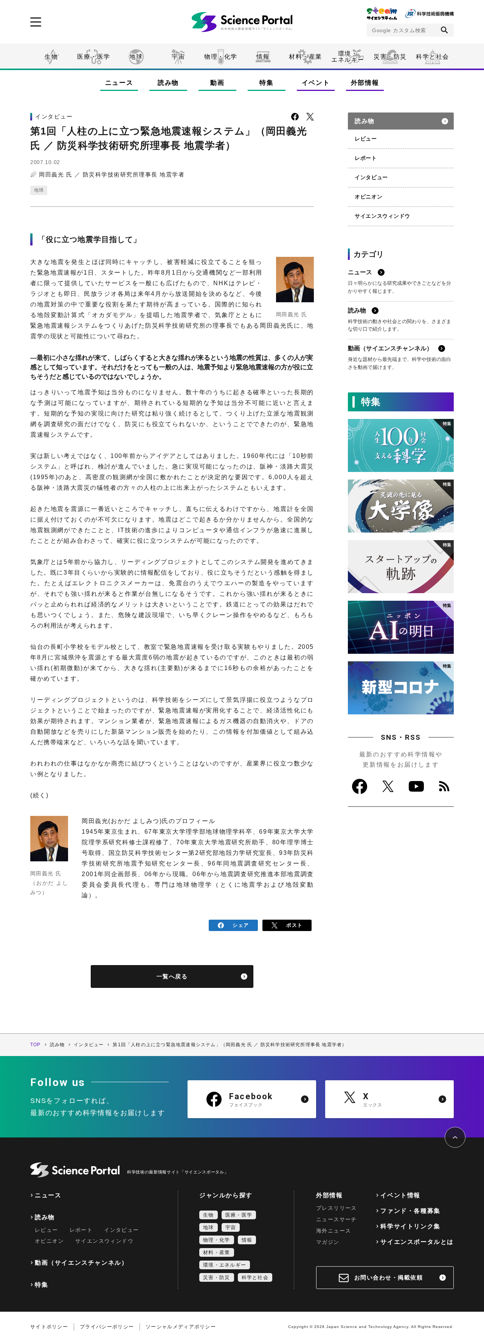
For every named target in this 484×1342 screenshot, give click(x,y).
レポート (366, 158)
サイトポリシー (49, 1327)
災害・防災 (390, 56)
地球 (136, 56)
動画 (217, 82)
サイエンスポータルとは (417, 1242)
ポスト (294, 925)
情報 (263, 56)
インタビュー (371, 177)
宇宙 (178, 56)
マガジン (328, 1242)
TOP (35, 1044)
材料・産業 (305, 56)
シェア (241, 925)
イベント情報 (400, 1195)
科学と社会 (432, 56)
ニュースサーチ (336, 1219)
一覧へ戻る (172, 976)
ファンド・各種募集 (410, 1211)
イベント (316, 82)
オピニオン (369, 197)
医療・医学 (93, 56)
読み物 (168, 82)
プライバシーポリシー (107, 1327)
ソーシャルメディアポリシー (181, 1327)
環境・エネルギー (224, 1265)
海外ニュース (333, 1231)
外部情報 (365, 82)
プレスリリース (336, 1208)
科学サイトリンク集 (410, 1226)
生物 (51, 56)
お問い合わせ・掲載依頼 (388, 1277)
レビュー (366, 139)
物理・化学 (220, 56)
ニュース (119, 82)
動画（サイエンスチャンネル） (81, 1262)
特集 (266, 82)
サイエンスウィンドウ (382, 216)
